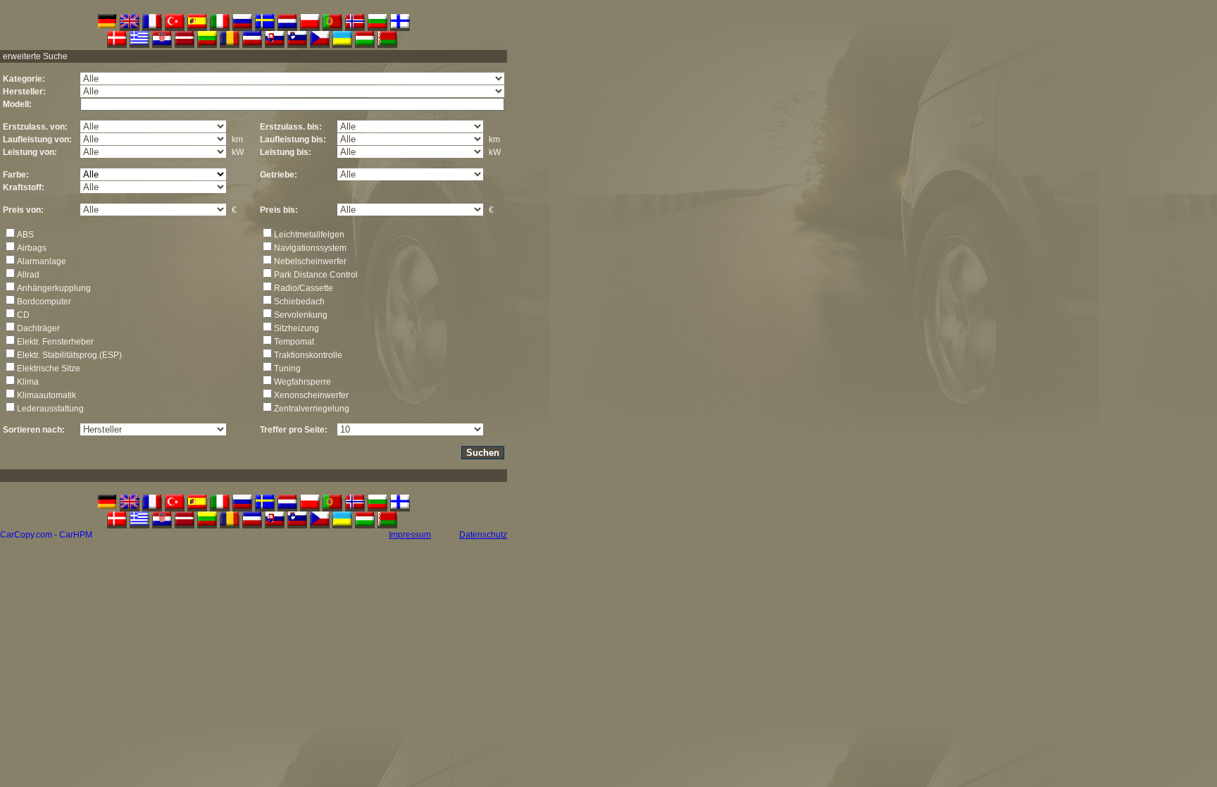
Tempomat (294, 342)
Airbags (31, 248)
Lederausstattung (50, 409)
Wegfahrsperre (302, 382)
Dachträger (38, 328)
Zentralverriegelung (311, 409)
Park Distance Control (316, 275)
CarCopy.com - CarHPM (46, 535)
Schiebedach (299, 301)
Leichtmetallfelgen (309, 235)
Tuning (287, 368)
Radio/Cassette (303, 288)
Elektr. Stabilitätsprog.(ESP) (69, 355)
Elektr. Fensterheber (55, 342)
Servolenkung (300, 315)
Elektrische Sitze (48, 368)
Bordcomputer (44, 301)
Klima (28, 382)
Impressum (410, 535)
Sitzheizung (296, 328)
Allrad (28, 275)
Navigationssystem (310, 248)
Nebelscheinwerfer (310, 261)
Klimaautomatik (46, 395)
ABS (25, 235)
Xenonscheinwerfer (311, 395)
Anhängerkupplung (54, 288)
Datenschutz (483, 535)
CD (23, 315)
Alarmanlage (41, 261)
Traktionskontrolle (308, 355)
